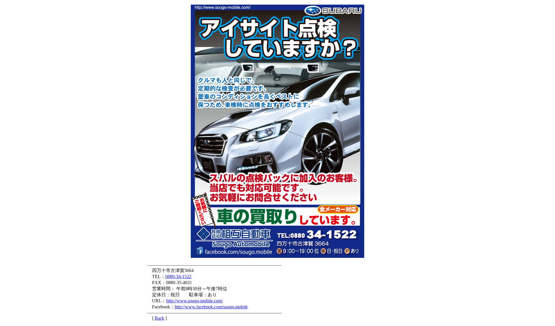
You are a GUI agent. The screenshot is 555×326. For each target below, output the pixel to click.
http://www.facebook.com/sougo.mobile (211, 306)
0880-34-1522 (178, 276)
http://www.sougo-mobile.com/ (194, 300)
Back (159, 318)
